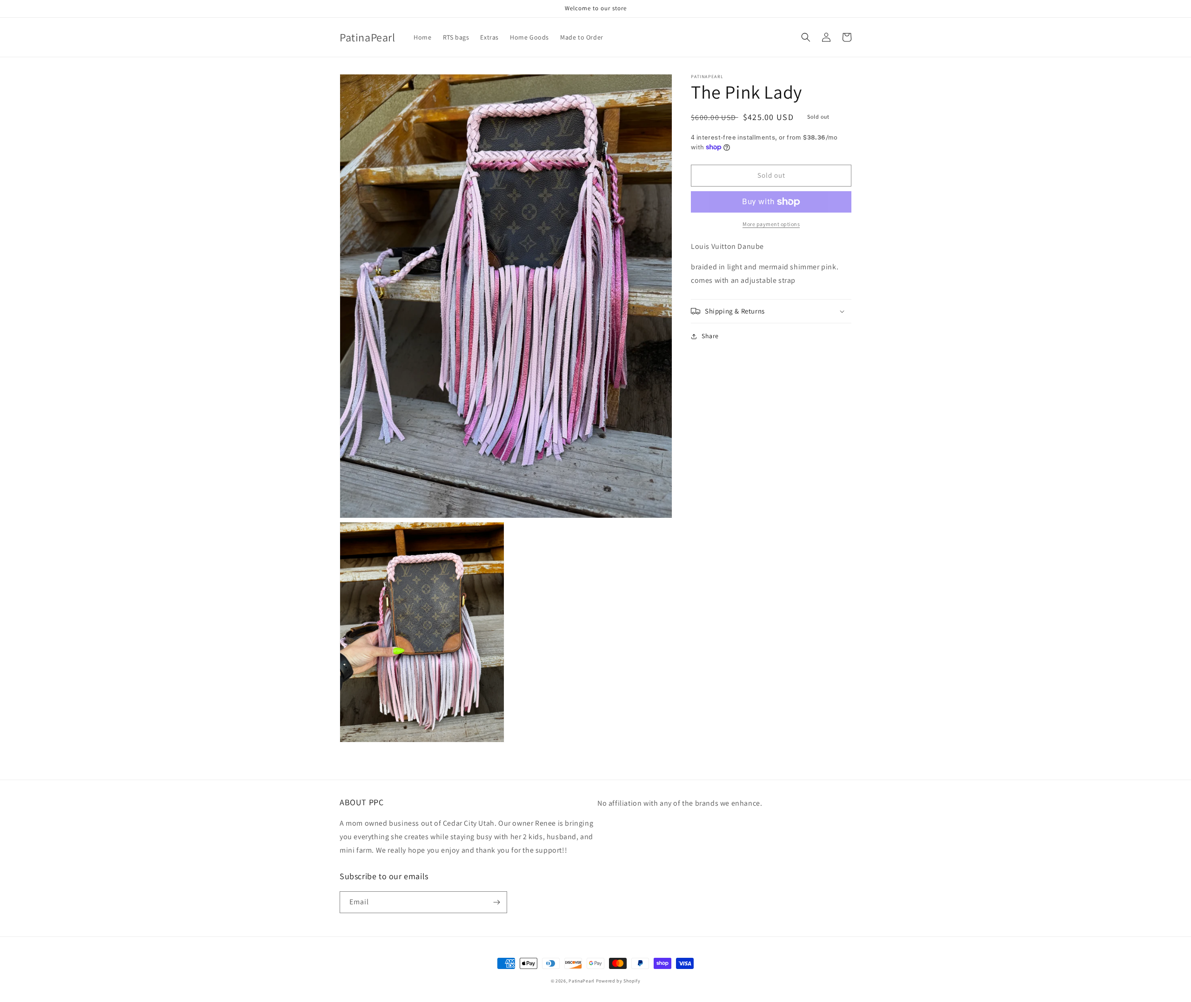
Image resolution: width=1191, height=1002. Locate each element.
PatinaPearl (582, 981)
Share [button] (710, 336)
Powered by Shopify (618, 981)
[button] (806, 37)
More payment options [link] (771, 223)
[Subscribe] (496, 902)
